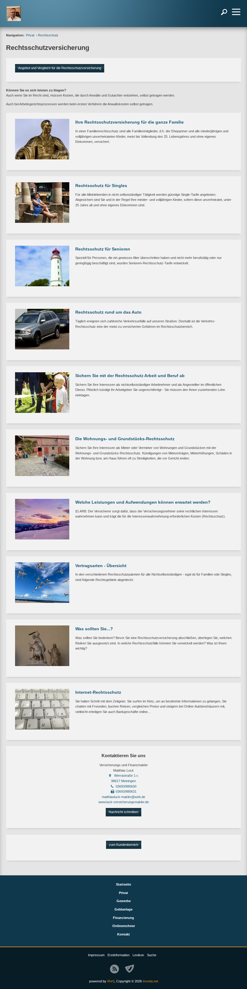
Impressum (96, 955)
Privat (30, 35)
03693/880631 (126, 791)
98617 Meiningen (123, 781)
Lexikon (138, 955)
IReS (110, 981)
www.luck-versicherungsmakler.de (123, 802)
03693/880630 (126, 786)
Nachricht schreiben (123, 812)
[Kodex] (129, 968)
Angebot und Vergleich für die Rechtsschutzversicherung (59, 68)
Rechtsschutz (48, 35)
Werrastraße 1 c (126, 775)
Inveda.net (150, 981)
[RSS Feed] (114, 968)
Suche (151, 955)
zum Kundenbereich (123, 844)
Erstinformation (119, 955)
